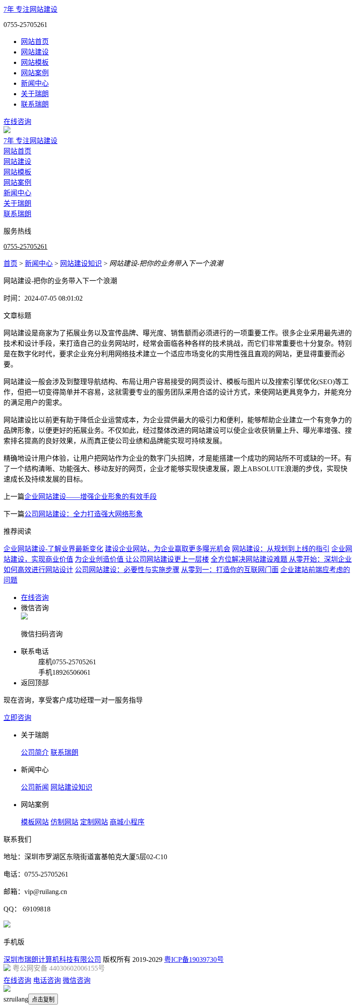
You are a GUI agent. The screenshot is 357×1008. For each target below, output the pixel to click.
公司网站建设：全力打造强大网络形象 (83, 514)
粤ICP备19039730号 (194, 959)
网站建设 (35, 52)
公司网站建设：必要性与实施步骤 (127, 569)
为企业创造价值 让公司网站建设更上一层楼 (142, 559)
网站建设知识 (81, 263)
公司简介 (35, 752)
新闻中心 (35, 83)
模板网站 (35, 822)
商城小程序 (127, 822)
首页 (10, 263)
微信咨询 (77, 980)
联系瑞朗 (35, 104)
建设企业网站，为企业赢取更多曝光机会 (167, 549)
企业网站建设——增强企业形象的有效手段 (90, 496)
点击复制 (43, 999)
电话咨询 (47, 980)
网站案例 (35, 73)
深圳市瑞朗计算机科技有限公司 (52, 959)
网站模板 (35, 62)
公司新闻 (35, 787)
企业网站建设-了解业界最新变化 (53, 549)
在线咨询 (17, 121)
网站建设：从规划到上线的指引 (281, 549)
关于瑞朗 (35, 93)
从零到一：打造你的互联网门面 (230, 569)
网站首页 (35, 41)
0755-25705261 (25, 246)
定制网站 (94, 822)
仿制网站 (64, 822)
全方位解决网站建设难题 (250, 559)
